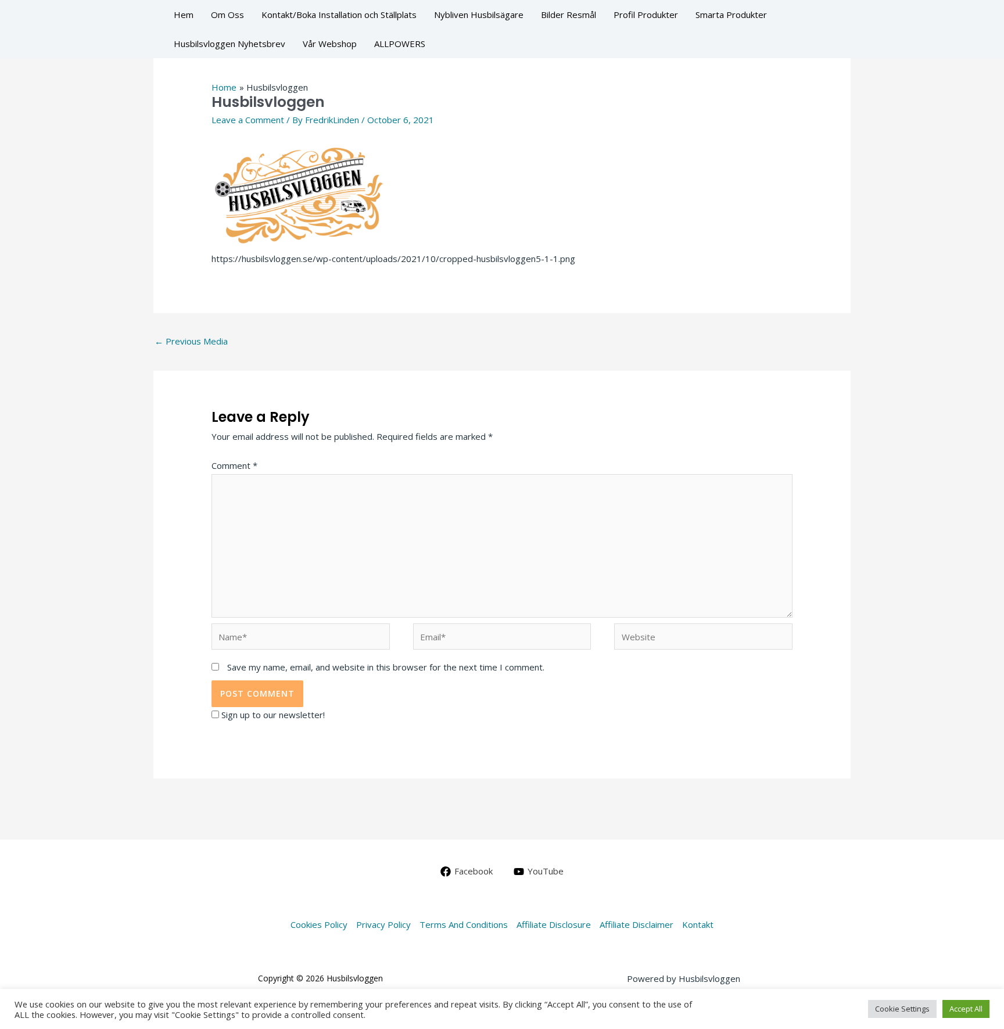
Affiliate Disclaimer (636, 924)
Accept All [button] (966, 1008)
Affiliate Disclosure (554, 924)
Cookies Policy (319, 924)
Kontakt (697, 924)
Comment (234, 465)
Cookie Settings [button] (902, 1008)
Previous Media (191, 341)
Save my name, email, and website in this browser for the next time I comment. (385, 667)
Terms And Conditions (463, 924)
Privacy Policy (383, 924)
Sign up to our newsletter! (273, 714)
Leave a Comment (247, 120)
